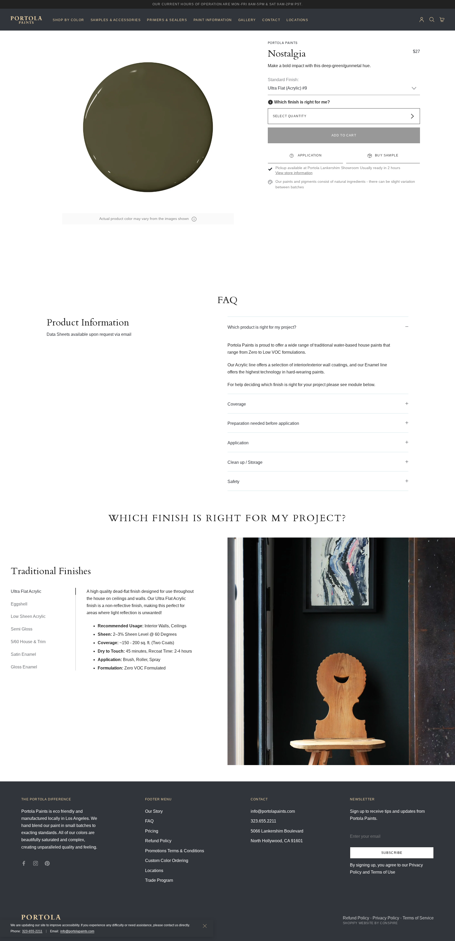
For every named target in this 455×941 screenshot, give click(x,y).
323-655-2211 (32, 931)
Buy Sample (386, 155)
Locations (297, 20)
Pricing (151, 831)
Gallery (247, 20)
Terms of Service (418, 918)
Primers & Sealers (167, 20)
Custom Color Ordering (166, 860)
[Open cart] (441, 19)
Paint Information (213, 20)
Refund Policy (158, 841)
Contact (271, 20)
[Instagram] (35, 862)
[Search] (431, 19)
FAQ (149, 821)
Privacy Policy (386, 918)
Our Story (154, 811)
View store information (294, 173)
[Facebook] (23, 862)
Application (309, 155)
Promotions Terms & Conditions (174, 851)
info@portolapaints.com (77, 931)
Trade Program (159, 880)
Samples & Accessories (116, 20)
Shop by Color (68, 20)
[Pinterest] (47, 862)
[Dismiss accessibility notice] (205, 926)
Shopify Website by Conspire (370, 923)
